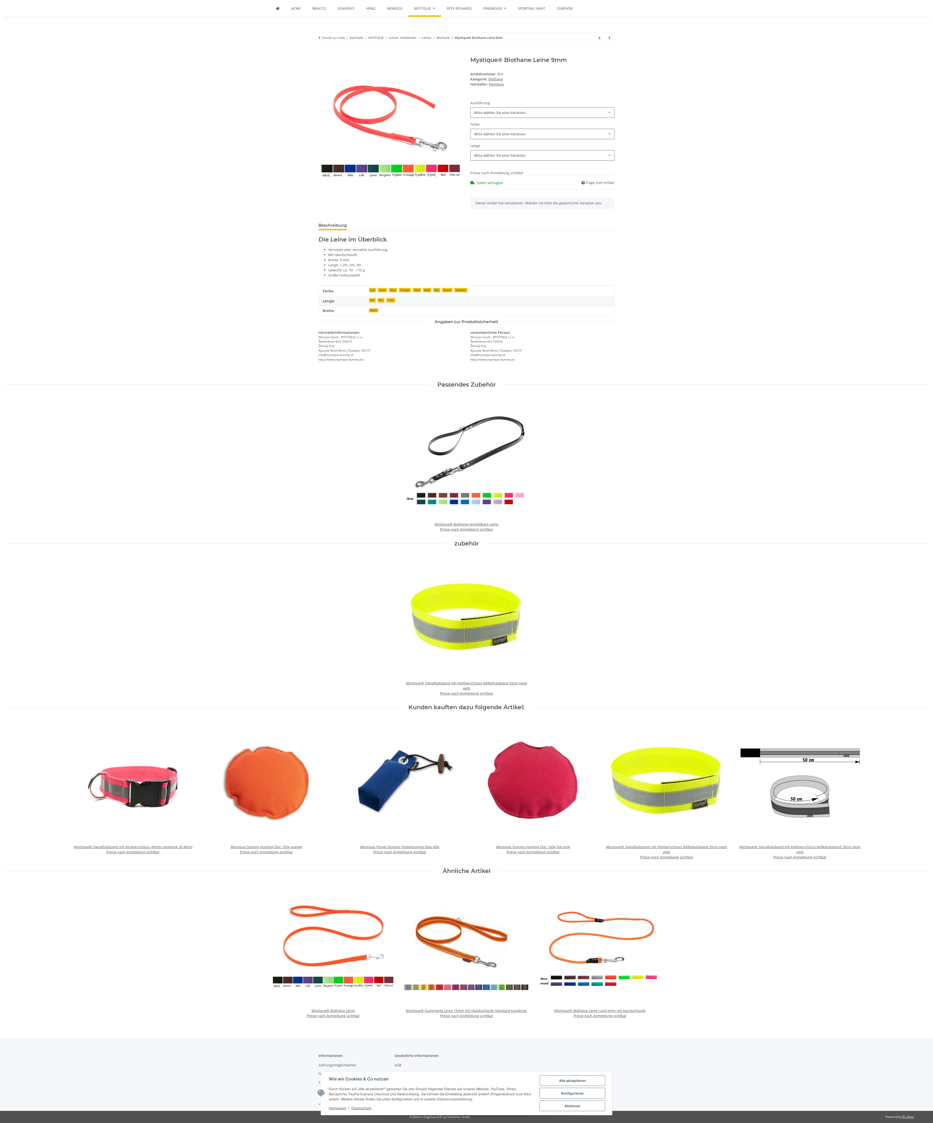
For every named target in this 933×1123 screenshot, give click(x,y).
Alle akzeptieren (572, 1081)
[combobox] (542, 112)
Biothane (495, 79)
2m (372, 300)
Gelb (427, 290)
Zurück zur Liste (333, 37)
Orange (405, 290)
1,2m (391, 300)
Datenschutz (361, 1108)
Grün (382, 290)
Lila (372, 290)
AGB (398, 1065)
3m (381, 300)
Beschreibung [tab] (333, 225)
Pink (417, 290)
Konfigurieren (572, 1093)
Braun (447, 290)
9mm (373, 310)
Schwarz (461, 290)
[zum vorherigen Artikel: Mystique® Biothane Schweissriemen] (600, 38)
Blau (393, 290)
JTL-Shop (908, 1117)
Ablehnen (572, 1106)
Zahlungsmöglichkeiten (337, 1065)
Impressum (337, 1108)
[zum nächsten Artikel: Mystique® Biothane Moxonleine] (609, 38)
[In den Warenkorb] (322, 54)
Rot (436, 290)
